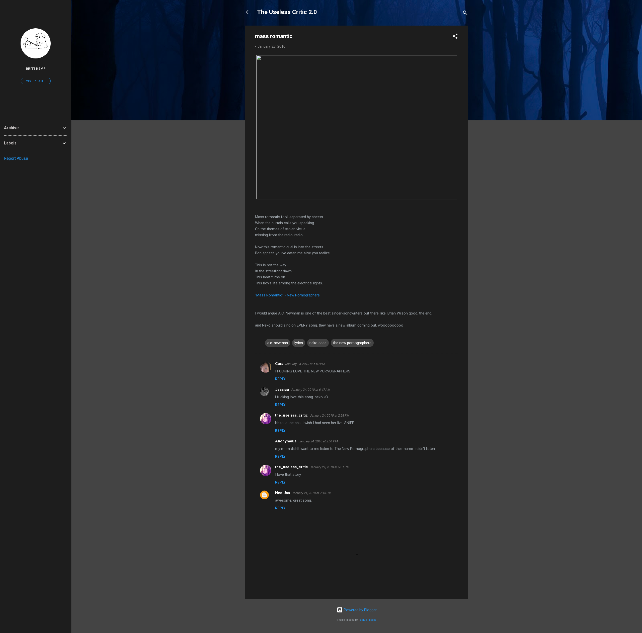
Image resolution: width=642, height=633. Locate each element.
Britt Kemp (36, 68)
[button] (455, 37)
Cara (279, 363)
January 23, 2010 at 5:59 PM (305, 364)
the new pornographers (352, 343)
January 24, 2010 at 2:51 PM (318, 441)
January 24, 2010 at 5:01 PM (329, 467)
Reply (280, 379)
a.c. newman (277, 343)
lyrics (298, 343)
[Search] (465, 13)
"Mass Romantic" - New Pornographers (287, 295)
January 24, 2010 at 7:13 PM (311, 493)
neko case (318, 343)
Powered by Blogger (360, 610)
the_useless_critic (291, 415)
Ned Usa (282, 493)
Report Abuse (16, 158)
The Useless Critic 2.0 (287, 12)
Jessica (282, 389)
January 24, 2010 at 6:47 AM (310, 389)
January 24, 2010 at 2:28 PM (329, 415)
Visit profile (35, 81)
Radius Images (367, 619)
